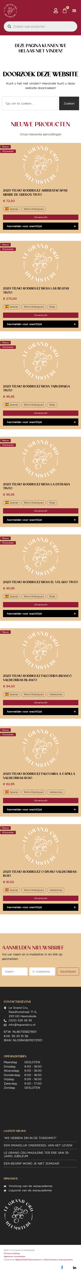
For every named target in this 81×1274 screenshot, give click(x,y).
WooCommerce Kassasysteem (58, 1259)
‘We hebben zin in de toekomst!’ (30, 1138)
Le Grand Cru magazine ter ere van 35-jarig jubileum (37, 1154)
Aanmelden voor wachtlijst (24, 226)
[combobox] (30, 103)
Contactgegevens (17, 1001)
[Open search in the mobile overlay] (40, 26)
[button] (74, 11)
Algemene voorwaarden (14, 1256)
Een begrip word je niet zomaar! (31, 1163)
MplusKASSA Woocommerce (28, 1259)
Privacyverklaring (12, 1253)
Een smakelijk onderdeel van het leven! (38, 1145)
